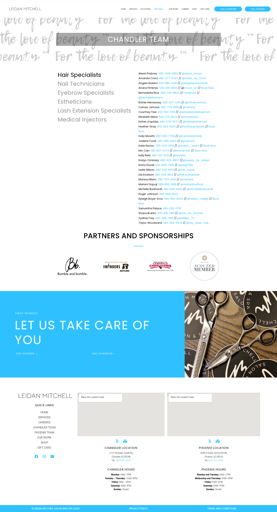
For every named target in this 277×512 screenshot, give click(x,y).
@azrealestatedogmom (194, 112)
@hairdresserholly (190, 136)
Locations (145, 9)
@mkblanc (187, 179)
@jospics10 (188, 141)
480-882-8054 (173, 199)
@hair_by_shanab (190, 213)
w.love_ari (190, 88)
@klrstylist (179, 155)
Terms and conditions (221, 508)
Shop (194, 9)
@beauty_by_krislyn (196, 160)
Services (133, 9)
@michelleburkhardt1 (200, 189)
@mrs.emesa (189, 117)
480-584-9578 (172, 223)
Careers (185, 9)
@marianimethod (191, 184)
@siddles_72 (185, 218)
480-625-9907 (169, 160)
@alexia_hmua (192, 73)
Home (123, 9)
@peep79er (185, 165)
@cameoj (189, 107)
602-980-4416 (168, 83)
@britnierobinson (196, 102)
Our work (173, 9)
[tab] (94, 75)
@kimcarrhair (181, 150)
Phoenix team (44, 432)
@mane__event (188, 145)
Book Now (207, 88)
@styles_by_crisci (194, 78)
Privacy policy (138, 508)
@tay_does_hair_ (198, 223)
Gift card (205, 9)
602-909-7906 (164, 165)
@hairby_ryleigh (197, 199)
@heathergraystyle (192, 126)
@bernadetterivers (150, 97)
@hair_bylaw (186, 170)
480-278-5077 (169, 121)
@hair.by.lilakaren (188, 174)
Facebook (190, 93)
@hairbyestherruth (195, 121)
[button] (228, 9)
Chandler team (44, 427)
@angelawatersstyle (194, 83)
